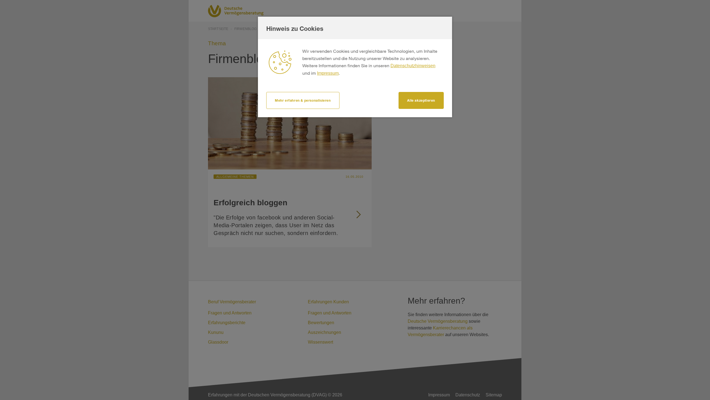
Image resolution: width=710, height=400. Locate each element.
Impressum (328, 73)
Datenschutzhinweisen (412, 65)
